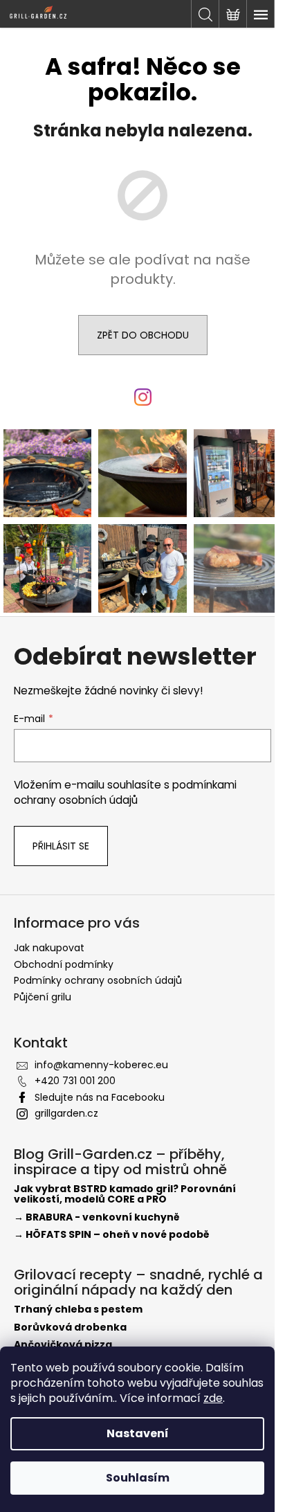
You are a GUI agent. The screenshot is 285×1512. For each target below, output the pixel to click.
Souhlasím (137, 1478)
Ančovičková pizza (63, 1345)
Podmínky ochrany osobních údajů (98, 980)
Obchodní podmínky (63, 964)
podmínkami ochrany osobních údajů (125, 792)
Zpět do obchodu (143, 335)
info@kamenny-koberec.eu (101, 1065)
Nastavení (138, 1433)
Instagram (146, 413)
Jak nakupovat (49, 948)
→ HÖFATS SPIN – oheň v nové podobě (112, 1235)
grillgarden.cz (66, 1113)
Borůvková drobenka (70, 1327)
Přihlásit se (61, 846)
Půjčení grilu (42, 997)
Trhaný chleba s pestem (78, 1309)
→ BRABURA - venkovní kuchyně (97, 1217)
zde (213, 1398)
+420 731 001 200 (75, 1081)
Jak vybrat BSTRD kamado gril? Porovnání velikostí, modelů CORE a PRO (125, 1194)
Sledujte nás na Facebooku (100, 1097)
